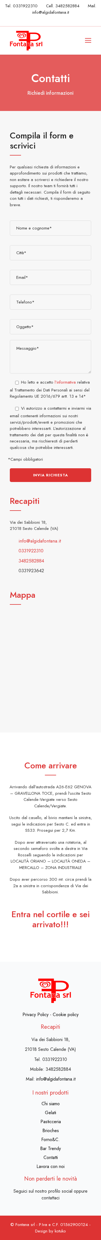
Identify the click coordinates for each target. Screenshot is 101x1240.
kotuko (60, 1231)
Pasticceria (50, 1121)
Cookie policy (66, 1014)
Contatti (50, 1157)
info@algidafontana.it (50, 12)
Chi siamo (51, 1103)
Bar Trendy (50, 1148)
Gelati (50, 1112)
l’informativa (65, 382)
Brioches (50, 1130)
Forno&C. (50, 1139)
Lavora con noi (50, 1166)
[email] (45, 20)
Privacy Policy (35, 1014)
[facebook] (56, 20)
